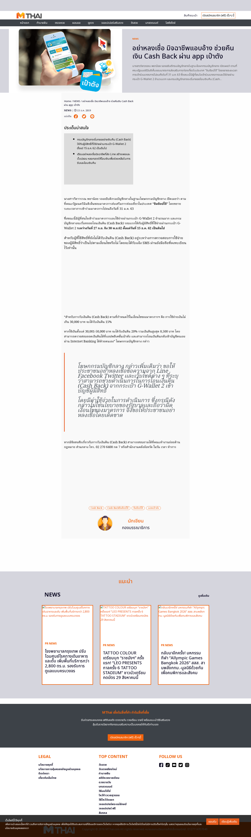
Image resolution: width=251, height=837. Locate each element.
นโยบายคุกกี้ (45, 765)
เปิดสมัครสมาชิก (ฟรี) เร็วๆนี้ (125, 737)
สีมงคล (103, 813)
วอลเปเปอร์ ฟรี (107, 808)
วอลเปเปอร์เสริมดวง (112, 23)
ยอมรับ (212, 822)
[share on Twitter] (84, 116)
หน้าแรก (24, 23)
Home (67, 101)
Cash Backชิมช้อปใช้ (117, 508)
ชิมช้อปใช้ (138, 508)
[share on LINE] (92, 116)
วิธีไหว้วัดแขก (106, 800)
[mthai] (29, 15)
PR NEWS (51, 644)
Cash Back (96, 508)
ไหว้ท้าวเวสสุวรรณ (109, 795)
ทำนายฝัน (42, 23)
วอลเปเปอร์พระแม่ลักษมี (113, 804)
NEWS (135, 39)
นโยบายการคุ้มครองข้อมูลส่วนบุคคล (59, 769)
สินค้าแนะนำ (190, 15)
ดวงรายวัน (105, 782)
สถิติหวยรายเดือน (109, 778)
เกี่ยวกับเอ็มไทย (47, 778)
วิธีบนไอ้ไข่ (105, 791)
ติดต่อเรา (43, 773)
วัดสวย (134, 23)
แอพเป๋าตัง (153, 508)
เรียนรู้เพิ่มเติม (229, 822)
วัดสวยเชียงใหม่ (108, 769)
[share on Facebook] (76, 116)
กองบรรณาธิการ (136, 528)
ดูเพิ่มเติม (203, 596)
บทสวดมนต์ (151, 23)
